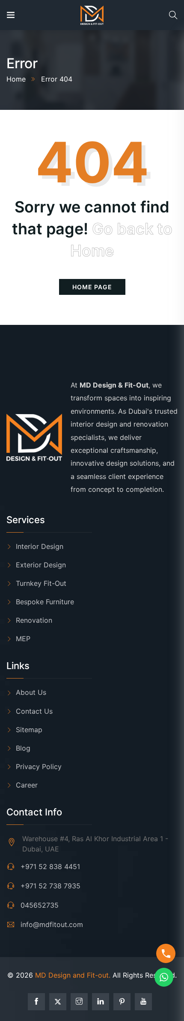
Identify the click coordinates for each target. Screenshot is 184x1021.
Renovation (34, 620)
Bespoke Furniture (45, 601)
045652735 (40, 905)
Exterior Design (41, 564)
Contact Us (34, 711)
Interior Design (39, 546)
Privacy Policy (39, 766)
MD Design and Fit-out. (72, 975)
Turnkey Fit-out (41, 583)
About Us (31, 692)
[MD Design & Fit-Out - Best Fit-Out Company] (91, 15)
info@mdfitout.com (52, 924)
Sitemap (29, 729)
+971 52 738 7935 (50, 886)
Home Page (92, 287)
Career (27, 785)
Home (16, 79)
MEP (23, 638)
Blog (23, 748)
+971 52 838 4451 (50, 866)
